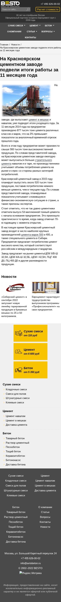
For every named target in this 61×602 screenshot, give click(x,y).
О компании (45, 507)
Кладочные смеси (16, 389)
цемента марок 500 (32, 234)
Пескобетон (13, 447)
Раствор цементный (17, 442)
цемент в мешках (39, 119)
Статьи (45, 512)
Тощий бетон (13, 451)
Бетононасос (13, 460)
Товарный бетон (15, 438)
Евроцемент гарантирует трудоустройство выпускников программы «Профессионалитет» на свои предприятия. (46, 303)
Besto (10, 4)
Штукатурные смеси (17, 398)
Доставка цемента (16, 424)
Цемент (8, 411)
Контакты (45, 521)
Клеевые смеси (15, 402)
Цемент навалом (15, 416)
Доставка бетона (15, 464)
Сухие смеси (11, 384)
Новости (8, 276)
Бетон (7, 433)
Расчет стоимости (47, 9)
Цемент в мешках (16, 420)
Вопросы (45, 517)
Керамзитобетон (15, 456)
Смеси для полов (16, 393)
